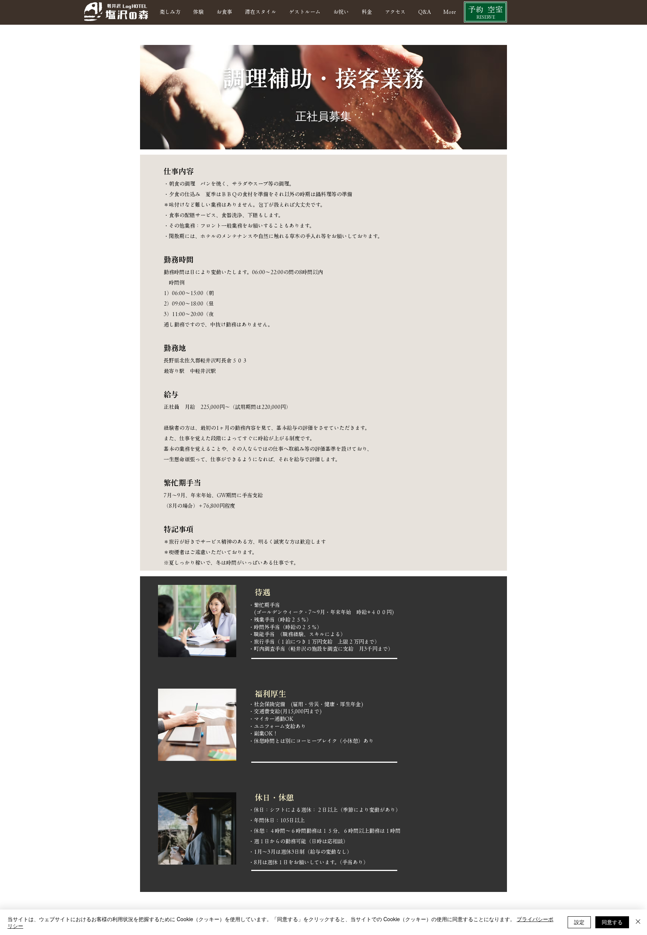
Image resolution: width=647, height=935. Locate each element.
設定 (579, 922)
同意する (612, 922)
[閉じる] (638, 922)
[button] (305, 12)
